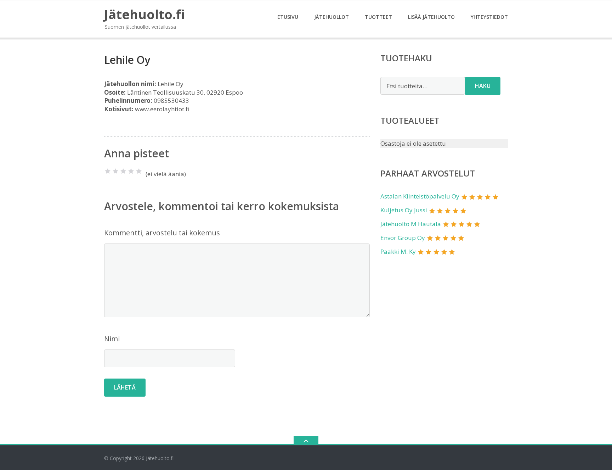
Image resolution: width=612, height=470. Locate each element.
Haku (483, 86)
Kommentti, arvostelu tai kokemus (162, 232)
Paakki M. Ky (398, 251)
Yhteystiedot (489, 16)
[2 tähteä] (115, 171)
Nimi (112, 338)
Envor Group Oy (402, 238)
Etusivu (287, 16)
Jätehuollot (331, 16)
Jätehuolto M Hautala (410, 224)
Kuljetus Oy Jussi (403, 210)
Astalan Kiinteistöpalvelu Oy (419, 196)
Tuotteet (378, 16)
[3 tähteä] (123, 171)
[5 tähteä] (138, 171)
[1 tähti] (107, 171)
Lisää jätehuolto (431, 16)
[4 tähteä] (131, 171)
